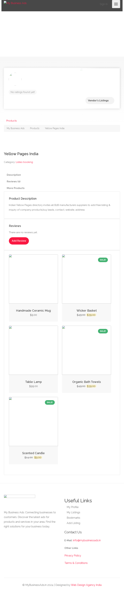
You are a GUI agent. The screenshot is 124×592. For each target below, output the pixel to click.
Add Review (19, 240)
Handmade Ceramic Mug (33, 310)
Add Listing (73, 523)
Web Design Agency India (86, 585)
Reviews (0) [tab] (13, 181)
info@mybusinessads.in (87, 540)
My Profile (72, 507)
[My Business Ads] (15, 3)
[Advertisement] (62, 34)
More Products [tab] (16, 188)
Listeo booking (24, 162)
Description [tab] (14, 174)
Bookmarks (73, 517)
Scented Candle (33, 453)
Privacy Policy (72, 555)
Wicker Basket (87, 310)
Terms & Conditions (76, 563)
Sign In (103, 4)
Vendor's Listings (98, 100)
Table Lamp (33, 382)
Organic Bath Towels (86, 382)
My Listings (73, 512)
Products (11, 120)
